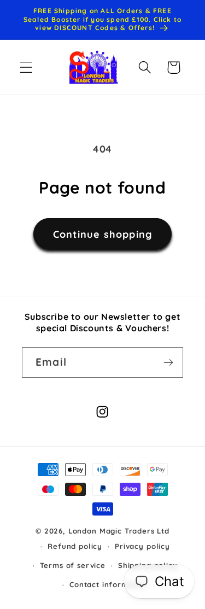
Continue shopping (102, 234)
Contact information (108, 584)
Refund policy (75, 546)
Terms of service (72, 565)
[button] (26, 67)
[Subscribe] (168, 362)
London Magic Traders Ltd (118, 530)
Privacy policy (142, 546)
